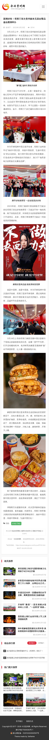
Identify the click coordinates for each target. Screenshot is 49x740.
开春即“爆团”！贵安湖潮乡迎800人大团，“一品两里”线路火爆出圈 (32, 607)
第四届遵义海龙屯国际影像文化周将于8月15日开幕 (24, 658)
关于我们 (19, 721)
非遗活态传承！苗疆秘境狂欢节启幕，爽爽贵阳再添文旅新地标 (12, 709)
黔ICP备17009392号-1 (24, 730)
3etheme (31, 736)
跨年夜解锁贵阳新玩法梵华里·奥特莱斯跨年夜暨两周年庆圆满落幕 (32, 631)
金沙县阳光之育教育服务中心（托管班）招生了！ (23, 651)
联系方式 (29, 721)
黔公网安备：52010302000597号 (26, 733)
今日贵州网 (17, 539)
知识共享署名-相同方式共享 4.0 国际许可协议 (26, 531)
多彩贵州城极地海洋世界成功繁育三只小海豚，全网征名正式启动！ (32, 583)
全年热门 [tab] (41, 643)
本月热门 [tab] (32, 643)
